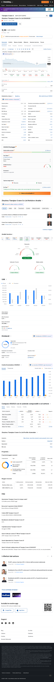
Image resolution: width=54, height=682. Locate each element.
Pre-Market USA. (31, 5)
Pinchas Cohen (8, 216)
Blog (2, 630)
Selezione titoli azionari (12, 5)
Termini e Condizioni (6, 672)
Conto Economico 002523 (11, 365)
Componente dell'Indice (37, 45)
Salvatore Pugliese (20, 564)
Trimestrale (10, 368)
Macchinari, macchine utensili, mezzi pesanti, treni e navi (38, 438)
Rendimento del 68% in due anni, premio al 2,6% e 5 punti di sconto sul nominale (28, 579)
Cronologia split (27, 45)
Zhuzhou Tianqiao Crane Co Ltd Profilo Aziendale (19, 432)
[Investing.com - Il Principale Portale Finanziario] (8, 2)
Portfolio (3, 636)
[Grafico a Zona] (5, 49)
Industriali (49, 441)
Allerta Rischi (26, 672)
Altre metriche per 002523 (45, 96)
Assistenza (30, 636)
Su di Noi (30, 630)
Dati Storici (20, 45)
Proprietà (14, 45)
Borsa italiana (22, 5)
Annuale (4, 368)
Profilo (9, 45)
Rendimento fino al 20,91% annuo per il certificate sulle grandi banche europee (30, 570)
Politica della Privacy (17, 672)
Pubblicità (30, 633)
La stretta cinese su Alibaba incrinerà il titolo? (14, 214)
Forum (42, 42)
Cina (51, 446)
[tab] (8, 239)
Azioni (3, 5)
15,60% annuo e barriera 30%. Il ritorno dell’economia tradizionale (26, 562)
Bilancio (26, 42)
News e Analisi (18, 42)
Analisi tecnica (7, 234)
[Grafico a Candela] (3, 49)
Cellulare (3, 633)
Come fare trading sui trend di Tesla (12, 222)
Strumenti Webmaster (6, 639)
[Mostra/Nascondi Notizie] (32, 49)
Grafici (10, 42)
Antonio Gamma (19, 572)
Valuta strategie (39, 36)
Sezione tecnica (34, 42)
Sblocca (49, 81)
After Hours (40, 5)
